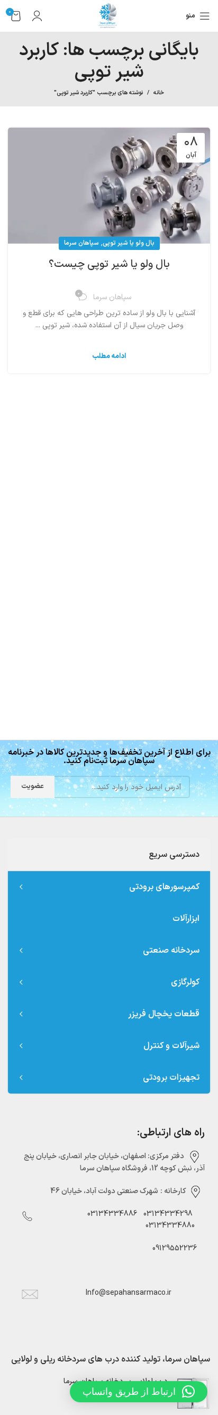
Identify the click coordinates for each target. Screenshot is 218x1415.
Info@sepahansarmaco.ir (128, 1292)
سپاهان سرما (81, 243)
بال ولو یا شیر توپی (129, 243)
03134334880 (170, 1225)
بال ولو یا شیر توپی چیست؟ (109, 264)
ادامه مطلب (109, 356)
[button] (138, 1391)
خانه (158, 93)
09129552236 (171, 1248)
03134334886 (112, 1214)
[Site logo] (109, 15)
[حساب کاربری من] (37, 15)
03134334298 (168, 1214)
